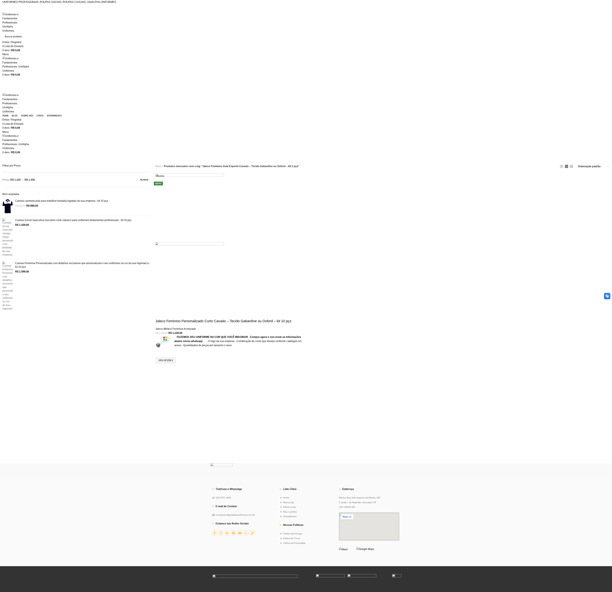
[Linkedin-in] (227, 532)
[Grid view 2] (561, 166)
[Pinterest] (233, 532)
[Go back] (222, 159)
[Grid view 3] (566, 166)
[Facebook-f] (214, 532)
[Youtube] (239, 532)
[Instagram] (220, 532)
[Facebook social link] (302, 6)
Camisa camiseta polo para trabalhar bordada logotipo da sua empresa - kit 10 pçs (61, 200)
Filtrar (144, 180)
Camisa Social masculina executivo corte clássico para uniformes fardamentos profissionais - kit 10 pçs (73, 220)
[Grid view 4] (571, 166)
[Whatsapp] (245, 532)
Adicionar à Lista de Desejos (159, 353)
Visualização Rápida (159, 368)
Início (158, 166)
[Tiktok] (252, 532)
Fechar (160, 176)
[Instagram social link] (306, 6)
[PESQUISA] (605, 36)
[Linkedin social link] (310, 6)
